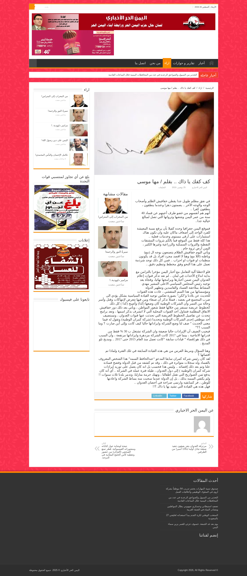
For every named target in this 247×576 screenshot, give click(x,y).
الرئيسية (209, 88)
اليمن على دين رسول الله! (55, 140)
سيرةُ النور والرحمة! (116, 251)
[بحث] (32, 7)
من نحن (155, 63)
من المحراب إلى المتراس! (113, 216)
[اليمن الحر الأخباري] (123, 21)
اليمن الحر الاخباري (199, 187)
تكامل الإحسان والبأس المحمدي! (51, 154)
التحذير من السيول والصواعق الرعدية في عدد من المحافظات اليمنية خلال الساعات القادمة (152, 74)
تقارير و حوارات (183, 63)
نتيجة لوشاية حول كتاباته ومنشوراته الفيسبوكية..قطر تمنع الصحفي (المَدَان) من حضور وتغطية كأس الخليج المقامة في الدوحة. (118, 450)
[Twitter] (57, 7)
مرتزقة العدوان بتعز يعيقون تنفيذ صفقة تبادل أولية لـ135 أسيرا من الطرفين (189, 447)
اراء (167, 63)
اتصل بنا (140, 63)
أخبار (201, 63)
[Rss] (60, 7)
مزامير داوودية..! (119, 280)
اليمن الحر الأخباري (70, 570)
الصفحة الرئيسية (211, 63)
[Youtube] (53, 7)
